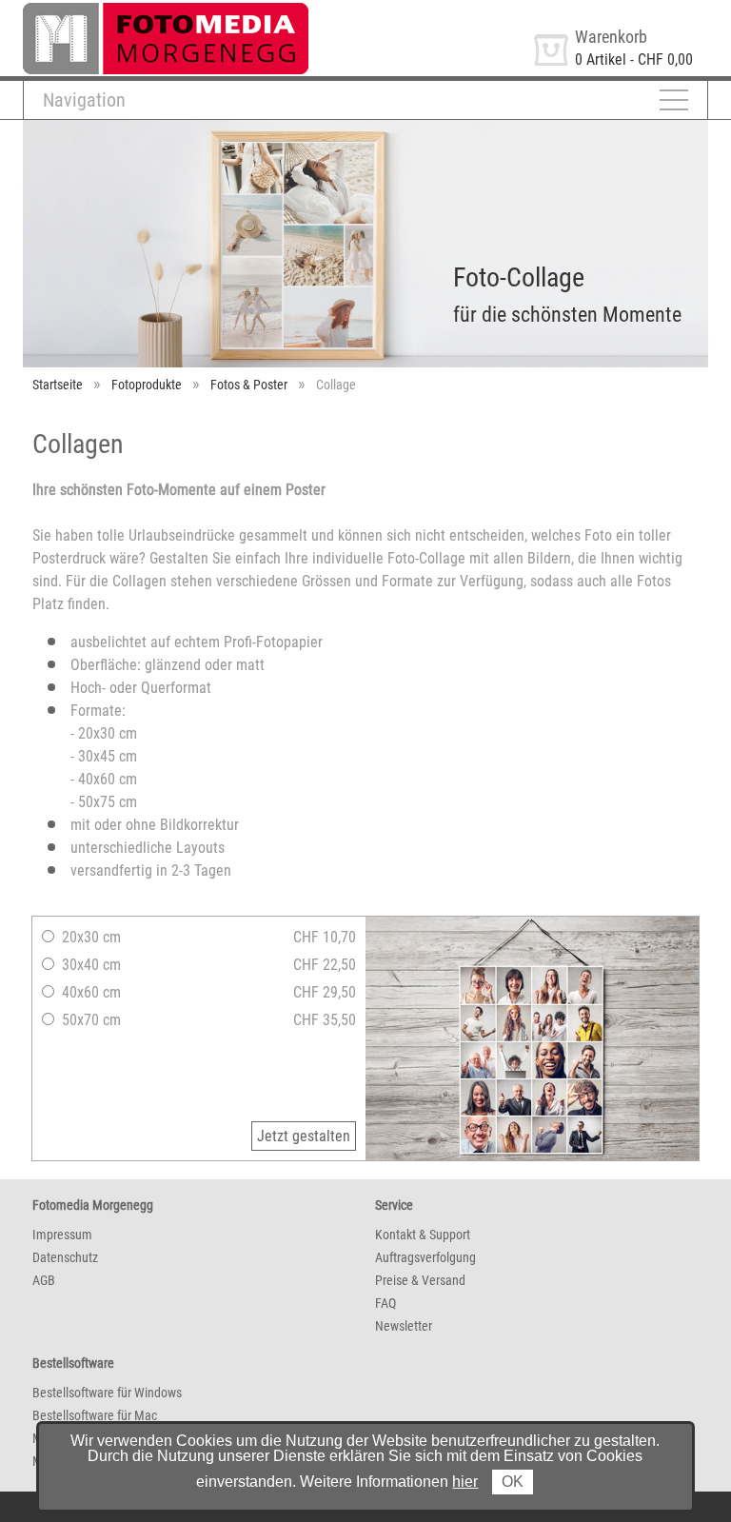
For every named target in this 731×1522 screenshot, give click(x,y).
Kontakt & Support (422, 1234)
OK (513, 1481)
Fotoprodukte (146, 384)
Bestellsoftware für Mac (94, 1415)
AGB (43, 1280)
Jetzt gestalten (303, 1136)
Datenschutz (65, 1257)
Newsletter (403, 1326)
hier (465, 1481)
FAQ (385, 1303)
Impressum (62, 1234)
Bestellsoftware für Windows (107, 1392)
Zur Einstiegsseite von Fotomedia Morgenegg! (164, 11)
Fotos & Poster (248, 384)
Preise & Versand (420, 1280)
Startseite (57, 384)
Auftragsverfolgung (425, 1257)
